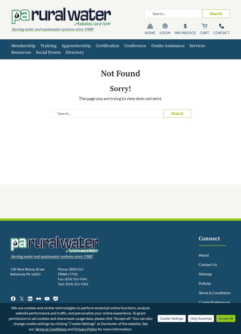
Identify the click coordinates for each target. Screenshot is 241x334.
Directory (75, 52)
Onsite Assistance (168, 45)
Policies (205, 283)
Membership (23, 45)
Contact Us (208, 264)
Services (197, 45)
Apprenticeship (76, 45)
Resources (21, 52)
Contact (221, 33)
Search (216, 13)
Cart (204, 33)
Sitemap (205, 274)
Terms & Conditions (214, 292)
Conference (135, 45)
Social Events (48, 52)
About (204, 255)
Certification (107, 45)
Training (48, 45)
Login (165, 33)
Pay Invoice (185, 33)
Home (150, 33)
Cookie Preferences (214, 302)
